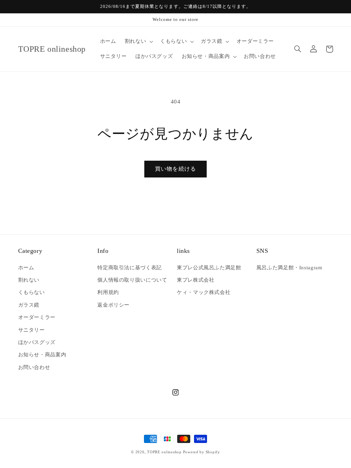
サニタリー (31, 330)
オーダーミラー (37, 317)
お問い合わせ (34, 367)
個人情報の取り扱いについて (132, 280)
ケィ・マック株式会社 (203, 292)
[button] (138, 41)
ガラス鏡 (29, 305)
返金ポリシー (113, 305)
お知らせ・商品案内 (42, 354)
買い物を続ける (175, 169)
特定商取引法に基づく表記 (129, 267)
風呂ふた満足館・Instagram (289, 267)
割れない (29, 280)
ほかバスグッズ (37, 342)
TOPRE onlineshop (164, 452)
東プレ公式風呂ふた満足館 (209, 267)
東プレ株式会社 (195, 280)
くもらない (31, 292)
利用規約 (108, 292)
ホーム (26, 267)
